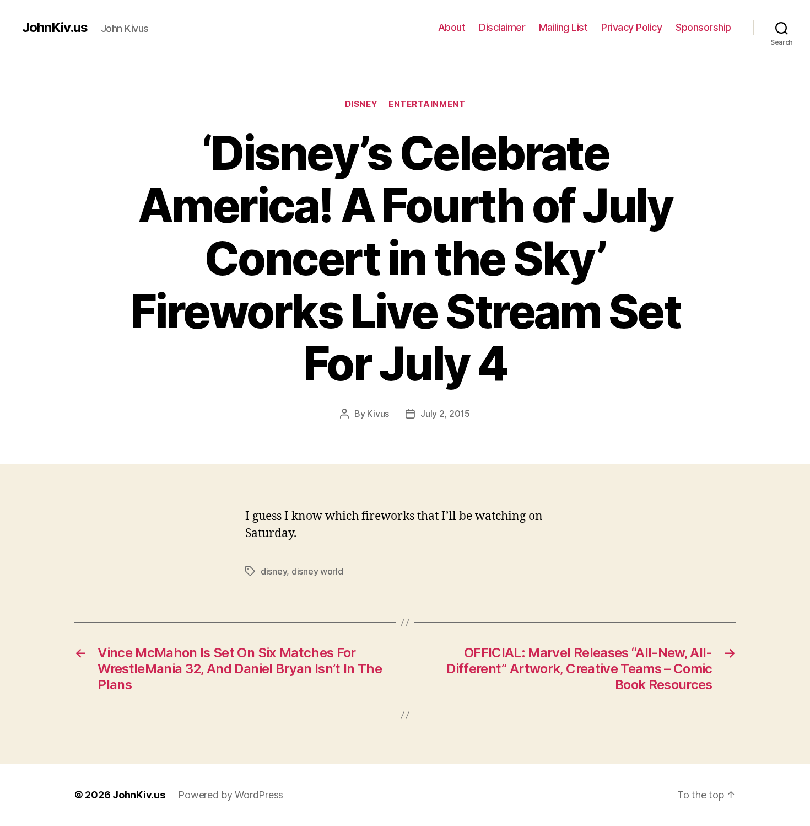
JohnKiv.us (55, 27)
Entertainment (426, 104)
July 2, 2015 (445, 413)
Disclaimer (502, 27)
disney (274, 571)
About (452, 27)
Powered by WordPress (230, 795)
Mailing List (563, 27)
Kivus (378, 413)
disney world (317, 571)
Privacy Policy (631, 27)
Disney (361, 104)
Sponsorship (703, 27)
